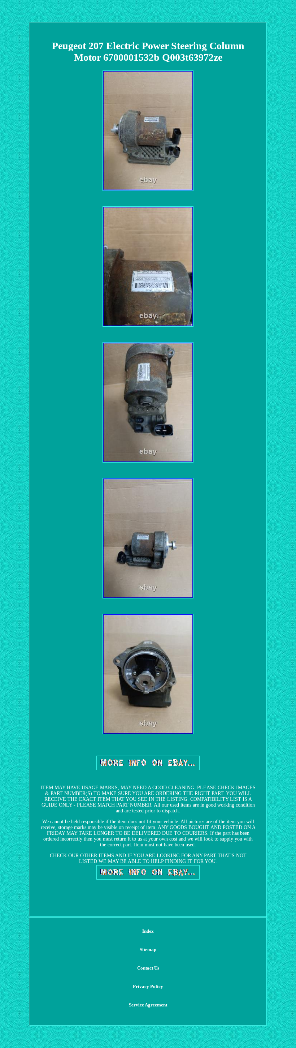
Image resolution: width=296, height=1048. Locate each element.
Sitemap (148, 949)
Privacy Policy (148, 986)
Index (148, 931)
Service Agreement (148, 1005)
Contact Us (148, 968)
